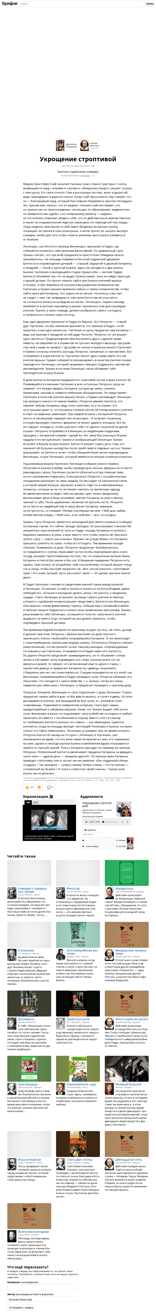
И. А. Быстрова (40, 778)
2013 (36, 802)
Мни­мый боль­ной (128, 1084)
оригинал (85, 175)
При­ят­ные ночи (78, 1019)
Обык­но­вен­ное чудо (81, 1084)
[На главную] (9, 3)
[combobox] (82, 3)
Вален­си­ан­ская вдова (33, 1232)
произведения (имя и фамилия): (30, 1294)
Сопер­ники (26, 950)
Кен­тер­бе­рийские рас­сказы (83, 952)
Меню (150, 3)
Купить (91, 830)
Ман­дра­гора (124, 888)
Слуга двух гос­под (79, 1160)
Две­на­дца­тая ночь (128, 1160)
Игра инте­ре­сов (29, 1160)
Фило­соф (73, 888)
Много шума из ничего (131, 1019)
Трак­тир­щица (27, 1084)
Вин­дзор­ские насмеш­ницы (131, 952)
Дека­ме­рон (26, 1019)
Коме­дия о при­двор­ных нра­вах (32, 890)
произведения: (22, 1282)
